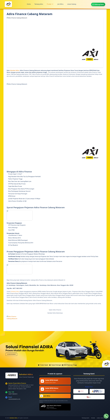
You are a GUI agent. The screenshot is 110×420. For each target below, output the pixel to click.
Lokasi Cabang (71, 4)
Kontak (93, 418)
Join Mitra (60, 4)
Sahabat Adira (14, 70)
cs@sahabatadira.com (14, 399)
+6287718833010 (12, 394)
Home (29, 4)
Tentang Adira (38, 4)
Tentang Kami (85, 418)
